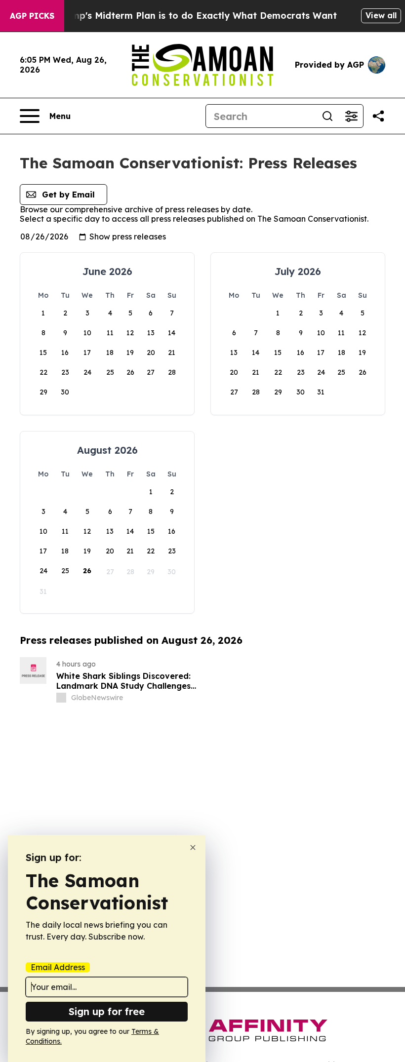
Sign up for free (107, 1011)
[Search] (327, 116)
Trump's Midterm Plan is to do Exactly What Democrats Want (196, 15)
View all (381, 15)
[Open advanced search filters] (351, 116)
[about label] (61, 698)
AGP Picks (32, 16)
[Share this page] (378, 116)
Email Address (58, 967)
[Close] (193, 847)
